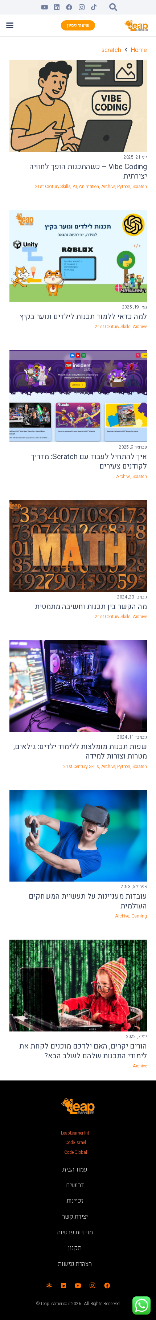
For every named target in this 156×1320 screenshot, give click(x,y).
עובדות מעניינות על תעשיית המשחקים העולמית (88, 901)
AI (75, 186)
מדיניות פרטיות (75, 1232)
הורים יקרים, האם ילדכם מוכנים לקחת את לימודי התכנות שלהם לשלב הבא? (83, 1051)
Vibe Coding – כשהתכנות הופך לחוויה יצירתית (88, 172)
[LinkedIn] (57, 7)
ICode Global (75, 1152)
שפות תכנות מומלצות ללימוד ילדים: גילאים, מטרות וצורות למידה (80, 751)
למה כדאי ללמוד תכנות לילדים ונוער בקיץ (83, 316)
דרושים (75, 1185)
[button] (113, 7)
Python (123, 186)
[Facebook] (69, 7)
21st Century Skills (53, 186)
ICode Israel (75, 1142)
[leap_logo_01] (136, 25)
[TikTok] (94, 7)
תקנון (74, 1247)
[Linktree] (49, 1285)
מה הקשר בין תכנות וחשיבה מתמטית (91, 606)
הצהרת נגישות (75, 1263)
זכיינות (75, 1200)
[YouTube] (44, 7)
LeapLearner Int (75, 1133)
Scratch (139, 186)
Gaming (139, 916)
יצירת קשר (75, 1216)
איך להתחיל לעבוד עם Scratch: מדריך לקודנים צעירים (89, 461)
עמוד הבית (74, 1169)
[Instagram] (81, 7)
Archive (108, 186)
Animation (89, 186)
